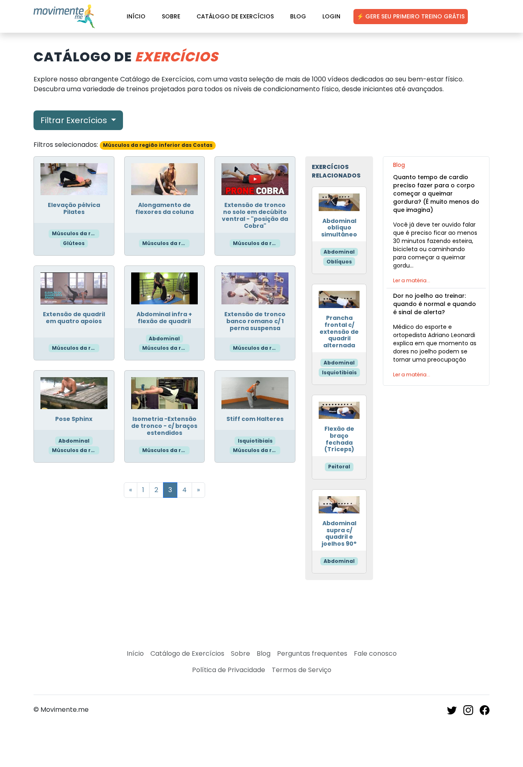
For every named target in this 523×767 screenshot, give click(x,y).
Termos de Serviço (301, 670)
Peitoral (339, 466)
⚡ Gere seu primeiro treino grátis (411, 16)
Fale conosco (375, 653)
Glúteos (74, 243)
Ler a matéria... (411, 280)
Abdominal (164, 338)
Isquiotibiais (255, 440)
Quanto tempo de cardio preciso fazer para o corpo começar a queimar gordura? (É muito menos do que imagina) (436, 193)
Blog (298, 16)
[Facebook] (484, 709)
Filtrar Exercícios (74, 120)
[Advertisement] (436, 447)
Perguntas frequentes (312, 653)
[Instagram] (468, 709)
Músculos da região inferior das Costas (75, 233)
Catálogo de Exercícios (235, 16)
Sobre (171, 16)
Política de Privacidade (228, 670)
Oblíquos (339, 261)
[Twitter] (452, 709)
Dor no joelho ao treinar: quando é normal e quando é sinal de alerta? (434, 304)
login (331, 16)
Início (136, 16)
